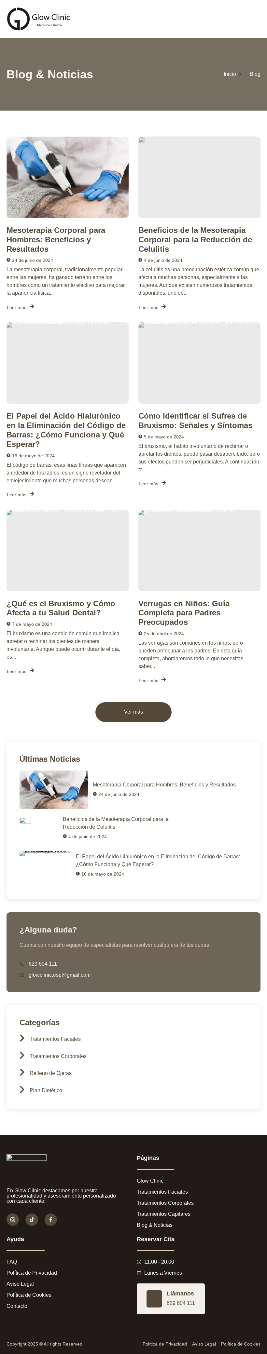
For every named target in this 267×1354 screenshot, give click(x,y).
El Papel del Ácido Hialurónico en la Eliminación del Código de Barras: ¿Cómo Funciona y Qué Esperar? (66, 429)
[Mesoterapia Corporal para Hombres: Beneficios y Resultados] (68, 177)
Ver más (133, 712)
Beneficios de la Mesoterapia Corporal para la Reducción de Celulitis (195, 239)
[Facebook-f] (51, 1219)
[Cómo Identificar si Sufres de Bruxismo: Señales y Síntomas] (199, 363)
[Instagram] (13, 1219)
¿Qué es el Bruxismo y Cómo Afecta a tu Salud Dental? (61, 608)
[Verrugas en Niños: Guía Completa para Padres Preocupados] (199, 550)
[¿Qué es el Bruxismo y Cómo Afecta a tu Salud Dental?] (68, 550)
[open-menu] (257, 19)
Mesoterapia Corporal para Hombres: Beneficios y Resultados (56, 239)
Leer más (16, 307)
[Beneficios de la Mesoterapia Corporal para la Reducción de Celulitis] (199, 177)
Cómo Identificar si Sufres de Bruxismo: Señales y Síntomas (195, 420)
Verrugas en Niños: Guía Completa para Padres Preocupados (184, 613)
